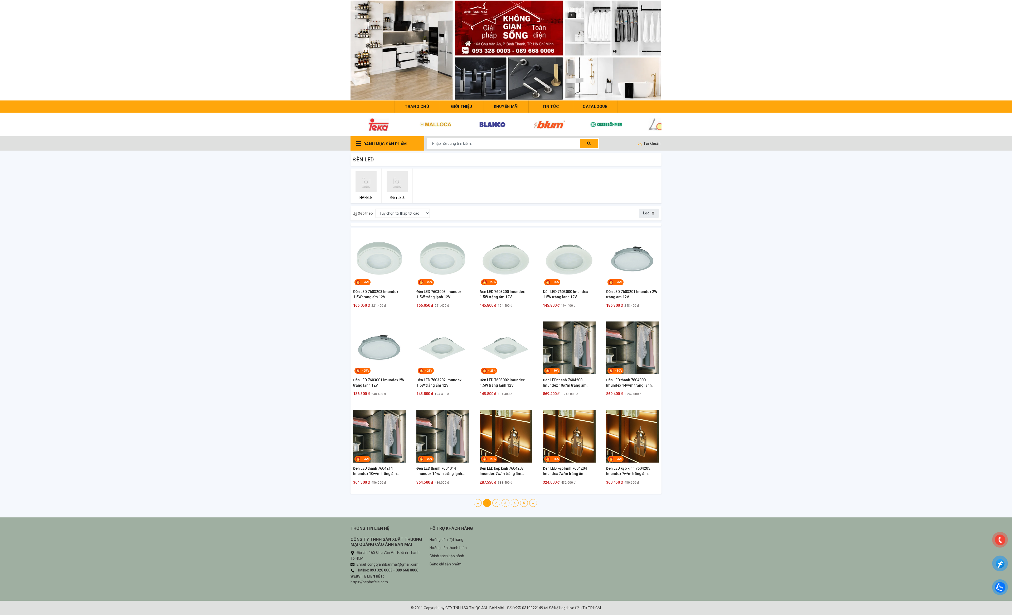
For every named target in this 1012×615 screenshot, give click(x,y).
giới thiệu (461, 106)
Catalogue (595, 106)
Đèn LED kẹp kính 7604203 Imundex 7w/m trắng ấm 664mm (502, 471)
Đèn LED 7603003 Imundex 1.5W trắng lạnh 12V (438, 294)
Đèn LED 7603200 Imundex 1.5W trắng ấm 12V (502, 294)
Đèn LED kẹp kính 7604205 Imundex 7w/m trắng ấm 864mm (628, 471)
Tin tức (550, 106)
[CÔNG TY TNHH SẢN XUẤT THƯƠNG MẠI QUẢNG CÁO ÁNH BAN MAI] (506, 50)
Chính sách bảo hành (447, 556)
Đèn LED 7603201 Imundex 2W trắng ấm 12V (631, 294)
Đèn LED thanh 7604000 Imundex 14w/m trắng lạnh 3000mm (629, 383)
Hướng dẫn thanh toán (448, 548)
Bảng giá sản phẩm (445, 564)
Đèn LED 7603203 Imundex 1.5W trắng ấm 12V (375, 294)
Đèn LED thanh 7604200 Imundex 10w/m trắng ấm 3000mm (565, 383)
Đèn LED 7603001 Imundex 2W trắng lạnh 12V (378, 382)
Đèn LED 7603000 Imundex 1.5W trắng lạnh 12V (565, 294)
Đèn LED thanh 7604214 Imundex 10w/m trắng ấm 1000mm (375, 471)
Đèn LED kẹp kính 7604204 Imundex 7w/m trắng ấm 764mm (565, 471)
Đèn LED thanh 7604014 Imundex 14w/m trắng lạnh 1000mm (439, 471)
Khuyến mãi (506, 106)
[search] (589, 143)
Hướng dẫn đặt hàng (446, 539)
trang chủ (417, 106)
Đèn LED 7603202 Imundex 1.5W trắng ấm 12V (438, 382)
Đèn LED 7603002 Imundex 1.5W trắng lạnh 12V (502, 382)
